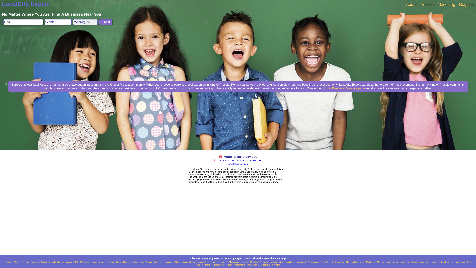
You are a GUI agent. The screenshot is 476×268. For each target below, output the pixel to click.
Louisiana (168, 262)
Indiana (134, 262)
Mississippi (234, 262)
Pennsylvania (392, 262)
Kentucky (158, 262)
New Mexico (313, 262)
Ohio (362, 262)
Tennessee (460, 262)
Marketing (446, 4)
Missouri (244, 262)
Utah (198, 265)
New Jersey (301, 262)
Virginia (229, 265)
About (411, 4)
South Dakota (447, 262)
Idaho (118, 262)
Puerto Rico (405, 262)
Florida (94, 262)
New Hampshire (286, 262)
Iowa (141, 262)
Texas (469, 262)
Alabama (8, 262)
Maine (178, 262)
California (45, 262)
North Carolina (337, 262)
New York (325, 262)
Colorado (56, 262)
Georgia (102, 262)
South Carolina (432, 262)
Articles (427, 4)
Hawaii (111, 262)
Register (466, 4)
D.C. (76, 262)
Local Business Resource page (344, 88)
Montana (254, 262)
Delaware (84, 262)
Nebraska (264, 262)
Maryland (187, 262)
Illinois (126, 262)
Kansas (149, 262)
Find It (106, 22)
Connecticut (67, 262)
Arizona (25, 262)
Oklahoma (370, 262)
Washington (239, 265)
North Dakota (352, 262)
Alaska (17, 262)
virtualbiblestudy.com (238, 164)
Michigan (212, 262)
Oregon (380, 262)
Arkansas (35, 262)
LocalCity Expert (25, 4)
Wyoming (276, 265)
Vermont (206, 265)
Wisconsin (265, 265)
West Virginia (253, 265)
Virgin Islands (218, 265)
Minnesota (222, 262)
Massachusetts (199, 262)
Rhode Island (418, 262)
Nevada (273, 262)
